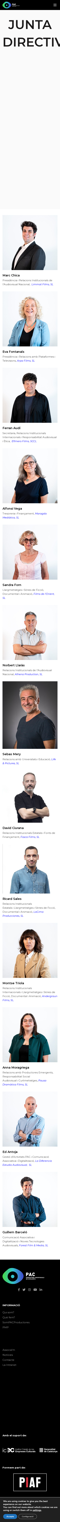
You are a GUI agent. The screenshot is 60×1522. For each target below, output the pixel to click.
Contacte (8, 1359)
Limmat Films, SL (42, 284)
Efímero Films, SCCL (24, 441)
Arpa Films (24, 360)
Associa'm (8, 1349)
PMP (5, 1327)
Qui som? (8, 1312)
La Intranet (9, 1364)
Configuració (28, 1516)
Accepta (10, 1516)
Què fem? (8, 1317)
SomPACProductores (16, 1322)
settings (37, 1510)
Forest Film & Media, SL (33, 1245)
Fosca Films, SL (30, 837)
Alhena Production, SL (28, 674)
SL (33, 360)
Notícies (7, 1354)
